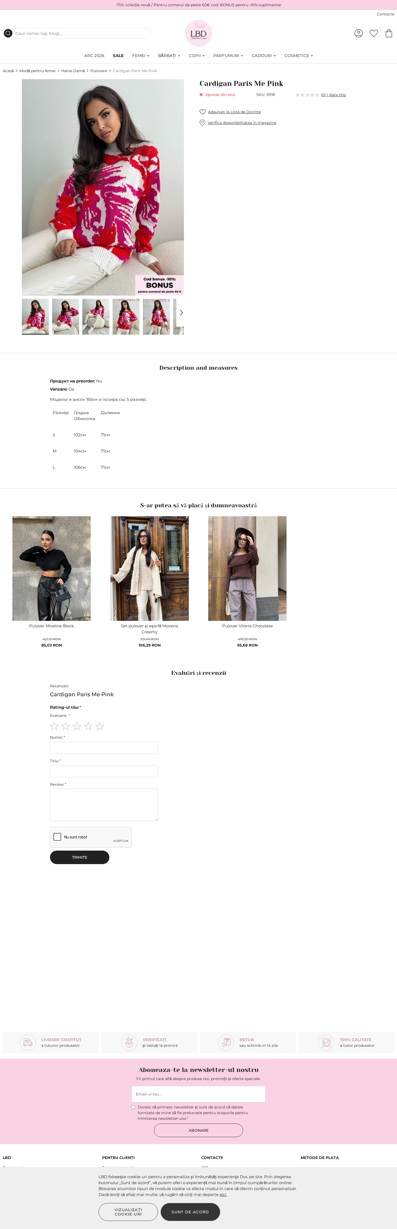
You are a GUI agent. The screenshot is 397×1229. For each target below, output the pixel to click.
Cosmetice (296, 55)
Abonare (198, 1130)
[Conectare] (358, 33)
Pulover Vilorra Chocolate (247, 625)
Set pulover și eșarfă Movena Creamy (149, 628)
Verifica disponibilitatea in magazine (242, 122)
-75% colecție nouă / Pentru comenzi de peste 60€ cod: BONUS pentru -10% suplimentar (198, 4)
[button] (35, 317)
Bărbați (167, 55)
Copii (195, 55)
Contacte (385, 14)
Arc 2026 (94, 55)
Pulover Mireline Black (51, 625)
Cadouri (262, 55)
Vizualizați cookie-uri (128, 1212)
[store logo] (198, 33)
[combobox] (77, 33)
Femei (139, 55)
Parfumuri (226, 55)
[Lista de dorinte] (373, 33)
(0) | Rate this (333, 94)
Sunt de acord (190, 1212)
